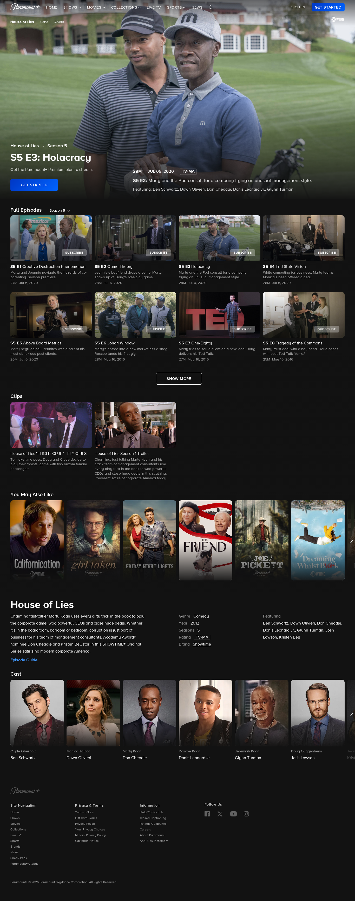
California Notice (87, 841)
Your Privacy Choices (90, 829)
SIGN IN (298, 7)
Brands (15, 846)
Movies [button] (95, 7)
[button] (51, 437)
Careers (145, 829)
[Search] (211, 7)
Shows (15, 818)
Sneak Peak (18, 858)
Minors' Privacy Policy (90, 835)
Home (51, 7)
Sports (14, 841)
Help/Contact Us (151, 812)
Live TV (154, 7)
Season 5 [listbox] (57, 210)
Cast (44, 22)
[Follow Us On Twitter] (220, 813)
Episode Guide (23, 660)
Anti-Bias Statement (154, 841)
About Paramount (152, 835)
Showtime (202, 644)
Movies (15, 824)
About (59, 22)
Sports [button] (175, 7)
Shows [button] (70, 7)
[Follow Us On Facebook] (207, 813)
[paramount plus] (25, 7)
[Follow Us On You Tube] (233, 813)
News (197, 7)
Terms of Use (84, 812)
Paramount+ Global (24, 863)
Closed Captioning (153, 818)
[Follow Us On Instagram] (246, 813)
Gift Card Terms (86, 818)
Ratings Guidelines (153, 824)
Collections (18, 829)
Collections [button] (125, 7)
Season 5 (57, 146)
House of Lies (22, 22)
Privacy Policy (85, 824)
